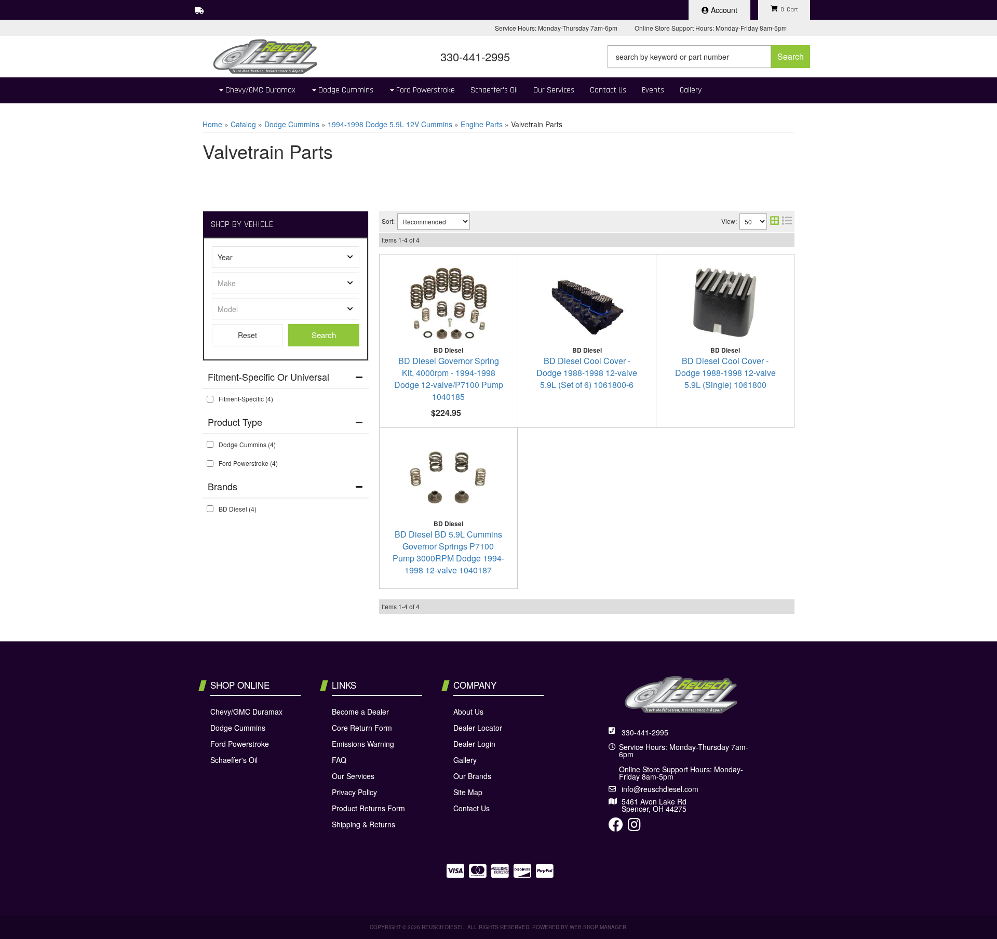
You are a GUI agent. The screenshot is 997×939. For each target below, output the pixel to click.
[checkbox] (210, 399)
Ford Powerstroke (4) (248, 463)
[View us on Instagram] (634, 827)
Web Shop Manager (598, 927)
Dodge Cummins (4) (247, 444)
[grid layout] (774, 221)
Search (324, 334)
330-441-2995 (645, 732)
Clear (247, 335)
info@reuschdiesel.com (660, 789)
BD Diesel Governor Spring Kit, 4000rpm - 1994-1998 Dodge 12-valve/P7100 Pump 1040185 (448, 379)
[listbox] (285, 257)
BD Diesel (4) (238, 508)
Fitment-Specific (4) (246, 398)
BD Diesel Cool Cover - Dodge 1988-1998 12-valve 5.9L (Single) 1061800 (725, 373)
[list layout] (787, 221)
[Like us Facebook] (616, 827)
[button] (709, 56)
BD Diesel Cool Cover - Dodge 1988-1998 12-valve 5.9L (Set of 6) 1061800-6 (586, 373)
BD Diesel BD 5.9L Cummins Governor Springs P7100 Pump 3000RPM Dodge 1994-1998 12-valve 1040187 (448, 552)
